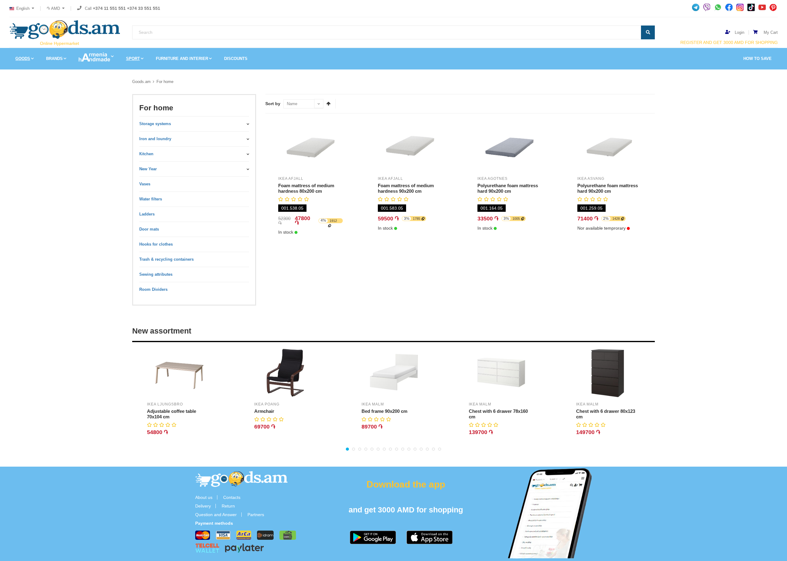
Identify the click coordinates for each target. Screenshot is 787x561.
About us (203, 497)
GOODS (22, 58)
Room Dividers (153, 289)
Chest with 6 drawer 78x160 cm (498, 414)
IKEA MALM (373, 404)
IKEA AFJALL (290, 178)
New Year (148, 169)
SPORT (133, 58)
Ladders (147, 214)
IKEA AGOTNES (492, 178)
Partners (255, 514)
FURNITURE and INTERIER (182, 58)
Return (228, 506)
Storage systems (155, 123)
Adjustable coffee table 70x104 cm (171, 414)
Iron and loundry (155, 138)
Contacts (231, 497)
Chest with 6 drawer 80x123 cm (605, 414)
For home (164, 81)
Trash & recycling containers (166, 259)
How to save (757, 58)
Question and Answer (216, 514)
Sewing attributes (155, 274)
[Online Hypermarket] (64, 29)
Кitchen (146, 154)
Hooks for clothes (156, 244)
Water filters (150, 199)
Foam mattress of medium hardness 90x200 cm (406, 188)
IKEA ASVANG (590, 178)
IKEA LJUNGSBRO (165, 404)
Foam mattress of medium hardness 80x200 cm (306, 188)
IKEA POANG (266, 404)
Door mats (149, 229)
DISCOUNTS (235, 58)
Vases (144, 184)
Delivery (203, 506)
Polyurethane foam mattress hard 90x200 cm (507, 188)
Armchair (264, 411)
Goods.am (141, 81)
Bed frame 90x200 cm (384, 411)
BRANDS (54, 58)
